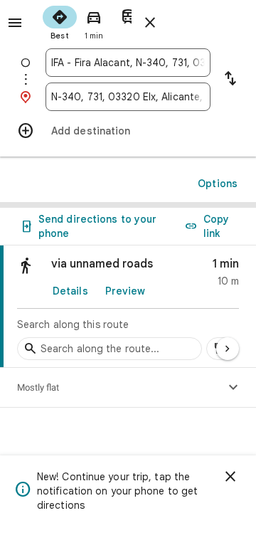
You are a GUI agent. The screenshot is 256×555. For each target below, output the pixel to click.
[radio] (60, 21)
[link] (128, 306)
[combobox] (128, 62)
